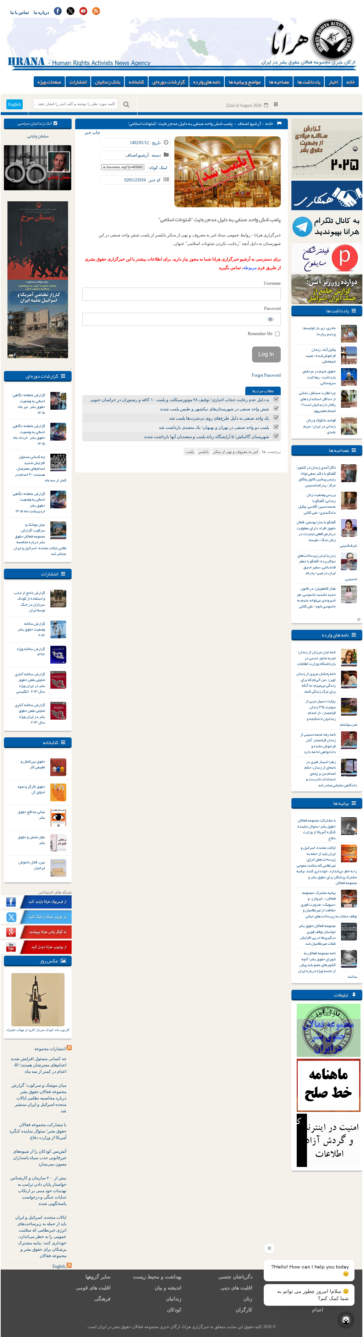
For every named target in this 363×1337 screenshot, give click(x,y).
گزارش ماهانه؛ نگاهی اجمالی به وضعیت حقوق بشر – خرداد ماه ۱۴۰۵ (29, 434)
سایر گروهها (98, 1276)
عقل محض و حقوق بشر (31, 840)
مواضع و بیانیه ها (245, 82)
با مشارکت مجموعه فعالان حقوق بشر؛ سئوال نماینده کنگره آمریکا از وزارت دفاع (38, 1131)
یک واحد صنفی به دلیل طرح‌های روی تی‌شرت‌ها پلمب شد (219, 418)
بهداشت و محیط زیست (157, 1276)
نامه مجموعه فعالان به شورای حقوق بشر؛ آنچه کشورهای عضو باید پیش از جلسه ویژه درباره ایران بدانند (327, 964)
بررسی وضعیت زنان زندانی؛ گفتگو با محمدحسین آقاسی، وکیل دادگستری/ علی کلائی (317, 503)
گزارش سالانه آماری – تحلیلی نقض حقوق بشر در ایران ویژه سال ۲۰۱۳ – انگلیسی (29, 682)
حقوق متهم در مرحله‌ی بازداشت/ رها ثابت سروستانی (319, 377)
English (14, 104)
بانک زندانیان (107, 82)
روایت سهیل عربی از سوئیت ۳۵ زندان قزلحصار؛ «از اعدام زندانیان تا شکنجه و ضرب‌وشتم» (331, 712)
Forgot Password (266, 375)
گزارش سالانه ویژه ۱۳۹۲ (31, 652)
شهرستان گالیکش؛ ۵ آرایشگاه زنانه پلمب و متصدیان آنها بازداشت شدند (206, 436)
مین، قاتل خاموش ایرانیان (31, 865)
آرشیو (255, 123)
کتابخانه (136, 82)
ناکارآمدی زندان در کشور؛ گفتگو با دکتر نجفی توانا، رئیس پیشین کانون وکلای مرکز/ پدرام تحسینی (316, 476)
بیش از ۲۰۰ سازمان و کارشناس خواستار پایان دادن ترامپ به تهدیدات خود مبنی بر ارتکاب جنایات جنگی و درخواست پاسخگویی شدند (38, 1190)
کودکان (174, 1310)
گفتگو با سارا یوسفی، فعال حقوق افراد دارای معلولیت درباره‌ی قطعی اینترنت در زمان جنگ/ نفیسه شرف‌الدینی (327, 533)
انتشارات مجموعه (50, 1048)
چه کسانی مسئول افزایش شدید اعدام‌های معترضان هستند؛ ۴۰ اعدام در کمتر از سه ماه (40, 468)
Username (272, 283)
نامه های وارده (206, 82)
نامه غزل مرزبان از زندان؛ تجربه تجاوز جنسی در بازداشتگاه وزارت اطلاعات (316, 657)
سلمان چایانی (38, 136)
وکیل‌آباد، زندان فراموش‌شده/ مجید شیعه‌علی (321, 355)
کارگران (244, 1310)
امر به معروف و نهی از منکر (235, 451)
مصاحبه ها (279, 82)
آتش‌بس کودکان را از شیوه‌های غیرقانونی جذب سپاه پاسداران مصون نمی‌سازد (39, 1158)
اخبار (333, 82)
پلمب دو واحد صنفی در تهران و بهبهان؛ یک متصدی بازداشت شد (214, 427)
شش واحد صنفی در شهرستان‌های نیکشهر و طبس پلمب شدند (214, 408)
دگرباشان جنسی (235, 1276)
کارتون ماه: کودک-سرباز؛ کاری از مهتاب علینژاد (37, 1030)
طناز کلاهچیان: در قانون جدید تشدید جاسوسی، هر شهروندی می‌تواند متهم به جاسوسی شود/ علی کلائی (316, 597)
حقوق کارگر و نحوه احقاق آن (31, 789)
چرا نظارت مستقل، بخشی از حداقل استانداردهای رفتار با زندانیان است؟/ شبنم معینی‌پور (317, 401)
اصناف (243, 123)
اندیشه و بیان (168, 1287)
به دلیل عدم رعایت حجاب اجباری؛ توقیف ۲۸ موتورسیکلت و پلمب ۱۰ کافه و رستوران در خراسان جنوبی (179, 399)
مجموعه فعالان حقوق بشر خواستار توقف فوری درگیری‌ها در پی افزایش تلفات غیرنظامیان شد (317, 934)
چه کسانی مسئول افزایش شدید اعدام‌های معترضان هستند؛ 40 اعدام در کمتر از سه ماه (38, 1065)
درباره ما (41, 12)
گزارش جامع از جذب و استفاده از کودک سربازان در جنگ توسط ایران (29, 601)
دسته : (155, 155)
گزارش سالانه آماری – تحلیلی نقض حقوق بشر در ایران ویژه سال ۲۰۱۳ (29, 713)
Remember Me (261, 333)
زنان (248, 1298)
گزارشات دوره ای (168, 82)
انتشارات (77, 82)
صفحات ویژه (49, 82)
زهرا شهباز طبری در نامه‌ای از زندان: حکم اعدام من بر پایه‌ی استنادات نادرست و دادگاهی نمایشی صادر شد (331, 773)
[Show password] (271, 319)
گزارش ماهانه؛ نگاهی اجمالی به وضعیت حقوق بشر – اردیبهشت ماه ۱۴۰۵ (29, 502)
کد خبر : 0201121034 (142, 180)
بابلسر (204, 451)
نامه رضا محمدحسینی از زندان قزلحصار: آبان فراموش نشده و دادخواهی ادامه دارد (318, 743)
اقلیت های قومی (93, 1287)
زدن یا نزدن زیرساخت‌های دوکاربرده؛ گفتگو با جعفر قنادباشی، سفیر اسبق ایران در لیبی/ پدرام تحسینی (327, 567)
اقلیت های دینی (236, 1287)
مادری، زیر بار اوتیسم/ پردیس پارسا (319, 331)
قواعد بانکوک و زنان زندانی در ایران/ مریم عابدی (319, 426)
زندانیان (174, 1298)
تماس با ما (19, 12)
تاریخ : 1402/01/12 (145, 142)
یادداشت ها (308, 82)
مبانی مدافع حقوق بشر (31, 815)
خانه (350, 82)
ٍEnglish (58, 1266)
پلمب (189, 451)
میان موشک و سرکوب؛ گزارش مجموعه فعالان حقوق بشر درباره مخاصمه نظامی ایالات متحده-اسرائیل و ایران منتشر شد (40, 539)
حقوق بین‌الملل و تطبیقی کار (33, 764)
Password (272, 308)
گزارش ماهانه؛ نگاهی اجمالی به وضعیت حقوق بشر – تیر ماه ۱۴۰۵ (29, 403)
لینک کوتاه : (157, 167)
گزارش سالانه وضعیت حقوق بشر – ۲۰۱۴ (30, 629)
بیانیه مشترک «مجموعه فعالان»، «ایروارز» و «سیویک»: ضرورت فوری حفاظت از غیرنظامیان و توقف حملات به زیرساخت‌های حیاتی (329, 904)
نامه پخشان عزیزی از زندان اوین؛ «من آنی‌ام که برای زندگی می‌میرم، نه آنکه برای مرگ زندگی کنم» (316, 682)
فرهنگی (102, 1298)
